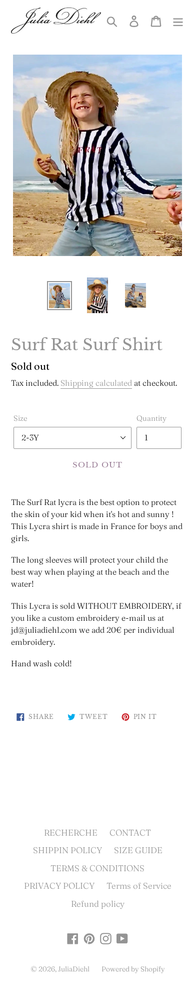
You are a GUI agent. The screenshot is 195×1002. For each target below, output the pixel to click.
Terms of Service (139, 885)
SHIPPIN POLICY (67, 850)
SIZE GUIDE (138, 850)
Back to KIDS (105, 768)
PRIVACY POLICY (59, 885)
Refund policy (97, 903)
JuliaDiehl (74, 968)
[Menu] (178, 20)
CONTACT (130, 832)
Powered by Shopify (133, 968)
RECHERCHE (71, 832)
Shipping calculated (96, 383)
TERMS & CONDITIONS (97, 868)
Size (21, 418)
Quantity (151, 418)
